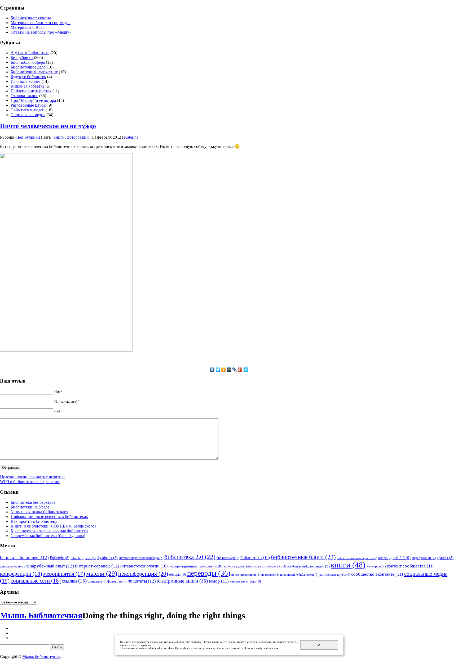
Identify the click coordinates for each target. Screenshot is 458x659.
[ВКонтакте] (212, 369)
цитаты (144, 581)
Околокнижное (24, 95)
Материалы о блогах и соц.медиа (41, 22)
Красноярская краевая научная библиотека (49, 531)
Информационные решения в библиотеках (49, 516)
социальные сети (36, 581)
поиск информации (245, 574)
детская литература (14, 566)
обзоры (177, 574)
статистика (97, 581)
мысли (101, 573)
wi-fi (90, 558)
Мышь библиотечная (41, 656)
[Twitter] (218, 369)
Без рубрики (22, 57)
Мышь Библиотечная (41, 615)
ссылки (74, 581)
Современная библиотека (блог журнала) (48, 535)
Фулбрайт (107, 558)
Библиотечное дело (28, 67)
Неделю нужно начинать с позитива (32, 477)
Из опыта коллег (26, 81)
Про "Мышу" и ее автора (33, 100)
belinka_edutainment (24, 557)
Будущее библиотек (28, 76)
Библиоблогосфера (28, 62)
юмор (219, 581)
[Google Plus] (240, 369)
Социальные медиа (28, 114)
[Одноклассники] (223, 369)
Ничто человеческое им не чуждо (48, 125)
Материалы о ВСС (27, 27)
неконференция (143, 574)
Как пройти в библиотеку (34, 521)
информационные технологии (195, 566)
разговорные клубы (334, 574)
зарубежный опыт (52, 566)
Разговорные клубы (28, 105)
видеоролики (424, 558)
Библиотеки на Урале (30, 507)
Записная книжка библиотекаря (39, 512)
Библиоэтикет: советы (31, 18)
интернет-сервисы (97, 566)
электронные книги (182, 581)
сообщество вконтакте (377, 574)
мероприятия (64, 574)
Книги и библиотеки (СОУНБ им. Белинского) (53, 526)
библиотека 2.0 (189, 557)
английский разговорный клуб (141, 558)
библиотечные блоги (303, 557)
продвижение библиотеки (299, 574)
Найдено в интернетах (31, 91)
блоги (384, 558)
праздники (270, 574)
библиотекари (228, 558)
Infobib (77, 558)
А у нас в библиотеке (30, 53)
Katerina (131, 137)
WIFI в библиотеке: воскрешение (30, 481)
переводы (208, 573)
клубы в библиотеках (308, 566)
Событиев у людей (28, 110)
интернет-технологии (144, 566)
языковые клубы (245, 581)
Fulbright (59, 558)
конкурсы (376, 566)
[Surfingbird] (246, 369)
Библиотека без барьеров (33, 502)
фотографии (78, 137)
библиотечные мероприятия (357, 558)
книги (59, 137)
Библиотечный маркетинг (34, 72)
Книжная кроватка (28, 86)
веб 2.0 (402, 557)
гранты (445, 558)
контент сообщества (410, 566)
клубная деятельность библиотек (254, 566)
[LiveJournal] (234, 369)
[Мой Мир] (229, 369)
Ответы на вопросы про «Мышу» (41, 32)
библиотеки (255, 557)
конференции (21, 574)
